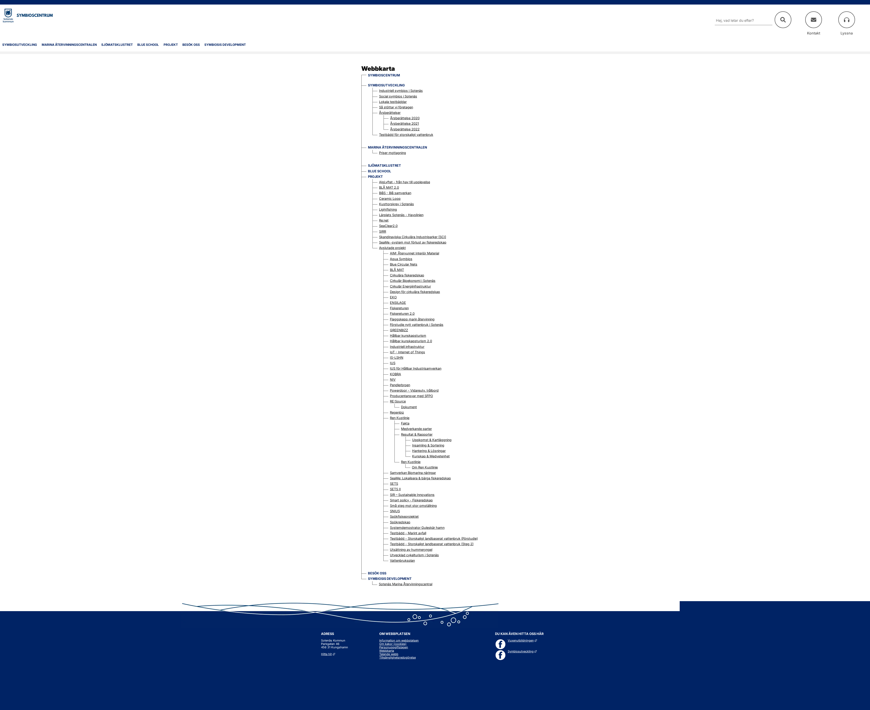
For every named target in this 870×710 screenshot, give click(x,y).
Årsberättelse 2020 (405, 118)
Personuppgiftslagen (393, 647)
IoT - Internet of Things (407, 352)
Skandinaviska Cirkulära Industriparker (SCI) (412, 237)
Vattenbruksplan (402, 560)
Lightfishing (388, 209)
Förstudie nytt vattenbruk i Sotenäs (416, 325)
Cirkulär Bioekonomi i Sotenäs (412, 281)
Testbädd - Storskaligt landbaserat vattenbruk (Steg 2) (432, 544)
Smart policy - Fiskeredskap (411, 500)
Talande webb (388, 654)
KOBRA (395, 374)
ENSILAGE (398, 303)
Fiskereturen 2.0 (402, 313)
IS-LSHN (396, 357)
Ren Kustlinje (399, 418)
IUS (392, 363)
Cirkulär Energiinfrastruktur (410, 286)
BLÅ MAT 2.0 (389, 187)
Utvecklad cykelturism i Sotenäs (414, 555)
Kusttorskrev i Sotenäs (396, 204)
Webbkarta (386, 650)
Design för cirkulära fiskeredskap (415, 292)
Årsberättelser (390, 113)
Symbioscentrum (384, 75)
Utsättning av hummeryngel (411, 549)
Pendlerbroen (400, 385)
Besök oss (191, 44)
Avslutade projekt (392, 248)
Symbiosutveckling (19, 44)
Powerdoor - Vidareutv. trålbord (414, 390)
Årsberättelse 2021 (404, 123)
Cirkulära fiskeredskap (407, 275)
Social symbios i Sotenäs (398, 96)
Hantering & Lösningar (429, 451)
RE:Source (398, 401)
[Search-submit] (783, 19)
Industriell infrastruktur (407, 347)
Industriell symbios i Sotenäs (401, 91)
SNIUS (395, 511)
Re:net (384, 220)
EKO (393, 297)
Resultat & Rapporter (417, 434)
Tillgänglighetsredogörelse (397, 657)
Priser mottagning (392, 153)
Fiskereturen (399, 308)
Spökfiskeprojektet (404, 516)
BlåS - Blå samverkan (395, 193)
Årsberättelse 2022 (405, 129)
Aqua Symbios (401, 259)
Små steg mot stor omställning (413, 505)
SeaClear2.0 (388, 226)
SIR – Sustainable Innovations (412, 495)
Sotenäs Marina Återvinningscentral (405, 584)
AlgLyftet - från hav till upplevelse (404, 182)
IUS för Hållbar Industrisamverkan (415, 368)
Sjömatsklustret (117, 44)
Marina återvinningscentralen (69, 44)
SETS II (395, 489)
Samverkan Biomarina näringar (413, 473)
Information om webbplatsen (399, 640)
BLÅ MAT (397, 270)
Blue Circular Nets (403, 264)
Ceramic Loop (390, 198)
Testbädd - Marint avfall (408, 533)
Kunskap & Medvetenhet (431, 456)
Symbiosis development (225, 44)
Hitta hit (328, 654)
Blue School (148, 44)
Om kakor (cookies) (392, 644)
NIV (393, 379)
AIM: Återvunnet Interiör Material (414, 253)
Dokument (409, 407)
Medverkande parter (416, 429)
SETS (394, 484)
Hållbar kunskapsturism (408, 335)
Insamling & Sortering (428, 445)
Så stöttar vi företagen (396, 107)
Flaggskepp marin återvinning (412, 319)
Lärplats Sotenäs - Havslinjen (401, 215)
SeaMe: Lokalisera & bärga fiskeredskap (420, 478)
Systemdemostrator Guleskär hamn (417, 527)
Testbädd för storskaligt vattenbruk (406, 135)
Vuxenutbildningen (522, 640)
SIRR (382, 231)
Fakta (405, 423)
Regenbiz (397, 412)
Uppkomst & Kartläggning (432, 440)
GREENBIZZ (399, 330)
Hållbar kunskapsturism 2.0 (411, 341)
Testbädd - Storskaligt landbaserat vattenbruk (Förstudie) (434, 538)
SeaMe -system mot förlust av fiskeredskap (412, 242)
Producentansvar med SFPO (411, 396)
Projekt (171, 44)
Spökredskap (400, 522)
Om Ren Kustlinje (425, 467)
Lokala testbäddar (393, 102)
